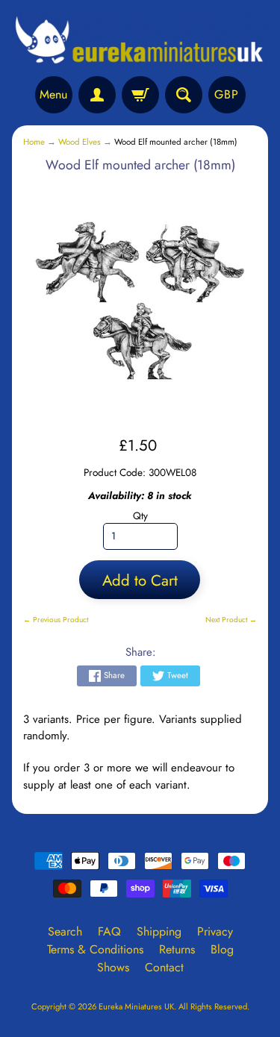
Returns (177, 949)
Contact (164, 967)
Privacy (215, 931)
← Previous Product (55, 619)
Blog (222, 949)
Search (65, 931)
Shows (113, 967)
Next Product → (231, 619)
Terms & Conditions (95, 949)
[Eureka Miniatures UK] (140, 40)
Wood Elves (79, 142)
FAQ (109, 931)
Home (34, 142)
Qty (140, 515)
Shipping (159, 931)
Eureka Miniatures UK (136, 1006)
